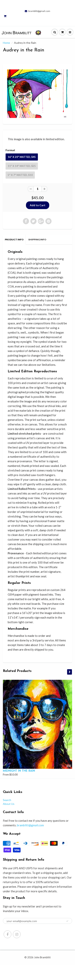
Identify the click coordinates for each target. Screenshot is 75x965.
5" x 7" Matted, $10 (20, 174)
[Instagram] (17, 934)
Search (7, 800)
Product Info (14, 239)
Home (6, 42)
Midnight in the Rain (19, 771)
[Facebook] (7, 934)
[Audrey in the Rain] (37, 93)
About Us (8, 803)
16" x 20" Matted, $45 (22, 156)
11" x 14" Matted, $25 (22, 165)
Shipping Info (37, 239)
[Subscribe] (67, 921)
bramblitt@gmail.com (39, 11)
